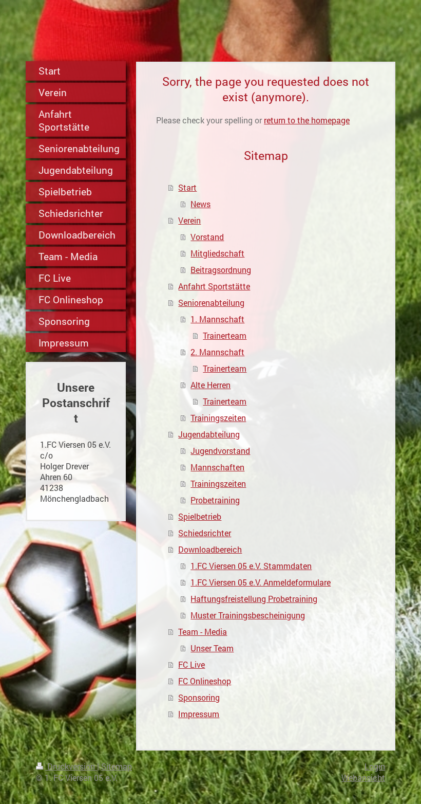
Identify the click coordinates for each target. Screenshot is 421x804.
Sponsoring (199, 697)
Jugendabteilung (209, 434)
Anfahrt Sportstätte (214, 286)
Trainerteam (224, 335)
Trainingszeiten (218, 417)
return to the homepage (307, 120)
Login (375, 766)
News (200, 203)
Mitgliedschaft (217, 253)
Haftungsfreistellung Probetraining (253, 598)
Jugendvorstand (220, 450)
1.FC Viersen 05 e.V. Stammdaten (251, 565)
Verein (189, 220)
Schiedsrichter (204, 532)
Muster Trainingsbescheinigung (247, 615)
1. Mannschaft (217, 319)
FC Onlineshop (204, 680)
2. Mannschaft (217, 351)
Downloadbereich (210, 549)
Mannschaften (217, 467)
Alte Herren (210, 384)
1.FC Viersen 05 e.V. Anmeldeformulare (260, 582)
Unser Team (212, 648)
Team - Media (202, 631)
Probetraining (215, 500)
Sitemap (116, 766)
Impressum (198, 713)
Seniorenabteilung (211, 302)
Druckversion (71, 766)
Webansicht (363, 777)
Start (187, 187)
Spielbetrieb (199, 516)
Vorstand (207, 236)
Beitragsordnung (220, 269)
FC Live (191, 664)
